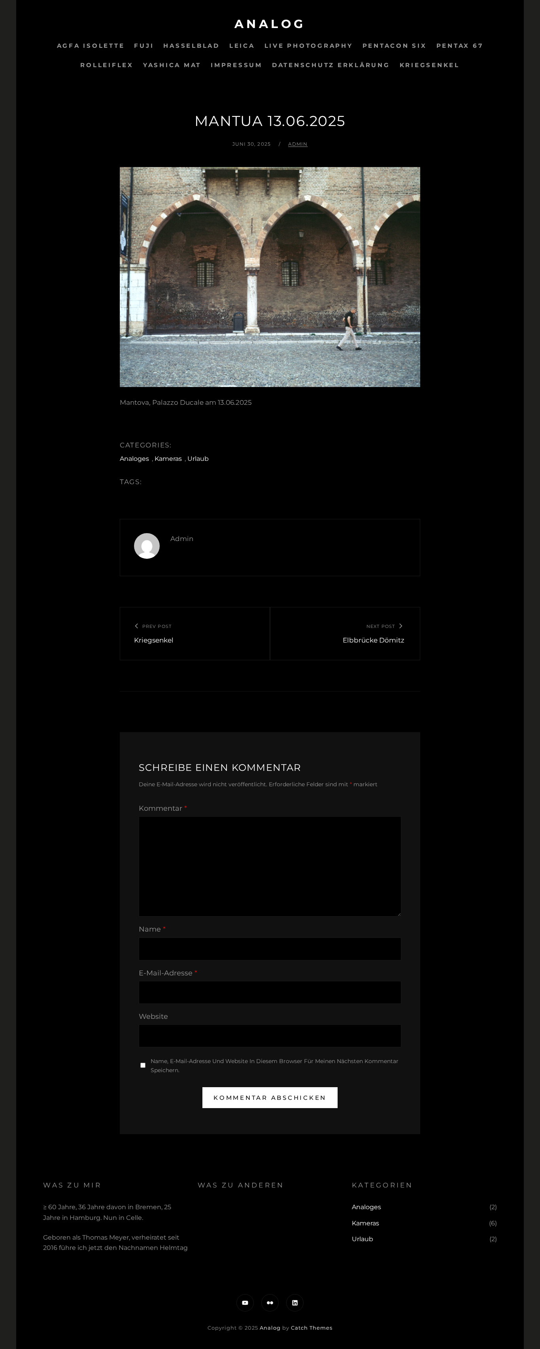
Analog (270, 24)
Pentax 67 (459, 45)
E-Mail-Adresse (168, 973)
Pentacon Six (395, 45)
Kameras (168, 458)
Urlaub (198, 458)
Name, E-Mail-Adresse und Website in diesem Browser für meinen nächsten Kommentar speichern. (274, 1066)
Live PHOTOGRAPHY (308, 45)
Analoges (134, 458)
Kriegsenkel (430, 65)
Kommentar (163, 808)
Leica (242, 45)
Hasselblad (191, 45)
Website (153, 1016)
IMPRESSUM (236, 65)
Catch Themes (311, 1328)
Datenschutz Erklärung (331, 65)
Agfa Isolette (91, 45)
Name (152, 929)
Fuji (144, 45)
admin (298, 144)
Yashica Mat (172, 65)
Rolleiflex (107, 65)
